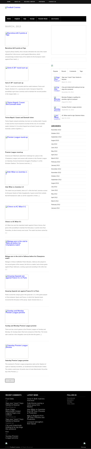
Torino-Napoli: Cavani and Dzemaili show (19, 117)
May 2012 (54, 194)
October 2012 (55, 176)
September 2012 (56, 179)
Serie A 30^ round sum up (14, 83)
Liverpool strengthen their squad (35, 423)
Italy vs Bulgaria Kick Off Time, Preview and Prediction (35, 417)
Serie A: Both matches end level (36, 399)
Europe (32, 19)
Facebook (71, 398)
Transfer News (42, 19)
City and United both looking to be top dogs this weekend (14, 427)
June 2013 (54, 147)
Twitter (69, 402)
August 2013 (55, 140)
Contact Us (52, 1)
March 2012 (54, 201)
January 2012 (55, 208)
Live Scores (55, 19)
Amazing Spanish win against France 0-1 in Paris (22, 291)
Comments (73, 71)
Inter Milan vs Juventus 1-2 (14, 187)
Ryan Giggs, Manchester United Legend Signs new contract (13, 412)
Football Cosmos (15, 447)
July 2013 (54, 144)
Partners (42, 1)
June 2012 (54, 190)
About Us (17, 1)
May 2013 (54, 151)
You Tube (71, 404)
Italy (25, 19)
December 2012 (56, 169)
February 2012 (55, 204)
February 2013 (55, 162)
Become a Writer (29, 1)
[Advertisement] (68, 40)
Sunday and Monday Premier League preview (20, 326)
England (17, 19)
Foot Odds (10, 399)
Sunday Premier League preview (72, 107)
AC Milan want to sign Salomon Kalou (73, 115)
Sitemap (83, 447)
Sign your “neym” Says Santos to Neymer (14, 404)
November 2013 (56, 130)
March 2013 (54, 158)
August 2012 (55, 183)
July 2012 (54, 187)
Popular (55, 71)
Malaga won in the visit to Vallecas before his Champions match (25, 257)
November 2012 (56, 172)
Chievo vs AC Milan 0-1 (13, 221)
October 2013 (55, 133)
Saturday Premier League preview (16, 360)
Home (8, 1)
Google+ (70, 400)
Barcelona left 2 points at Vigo (15, 48)
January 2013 (55, 165)
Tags (81, 71)
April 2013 (54, 155)
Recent (64, 71)
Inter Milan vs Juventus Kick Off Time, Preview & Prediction (36, 411)
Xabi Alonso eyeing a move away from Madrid (35, 405)
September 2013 (56, 137)
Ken (7, 432)
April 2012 (54, 197)
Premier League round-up (14, 152)
